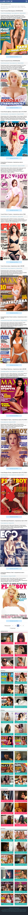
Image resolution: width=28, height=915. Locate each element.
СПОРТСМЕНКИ (4, 749)
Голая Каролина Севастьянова (6, 320)
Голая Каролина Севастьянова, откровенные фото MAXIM (14, 317)
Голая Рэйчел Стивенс (5, 216)
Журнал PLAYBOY (20, 114)
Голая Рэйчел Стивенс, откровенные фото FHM (13, 214)
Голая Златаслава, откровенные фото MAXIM (12, 266)
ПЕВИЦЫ (3, 710)
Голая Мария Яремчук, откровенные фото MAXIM (13, 369)
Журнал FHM (20, 216)
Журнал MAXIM (22, 13)
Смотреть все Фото (14, 56)
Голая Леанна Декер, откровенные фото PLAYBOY (14, 111)
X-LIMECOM (5, 1)
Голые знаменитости (15, 13)
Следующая (12, 628)
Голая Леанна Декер (4, 114)
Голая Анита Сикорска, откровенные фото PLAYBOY (12, 163)
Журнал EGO (11, 523)
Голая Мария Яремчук (5, 371)
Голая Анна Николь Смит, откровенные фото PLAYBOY (12, 573)
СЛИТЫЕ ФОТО (4, 631)
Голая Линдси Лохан (4, 474)
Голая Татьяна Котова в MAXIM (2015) (10, 60)
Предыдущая (7, 625)
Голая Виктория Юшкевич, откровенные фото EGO (14, 520)
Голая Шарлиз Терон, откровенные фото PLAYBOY (14, 419)
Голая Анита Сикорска (5, 165)
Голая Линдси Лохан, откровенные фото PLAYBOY (14, 472)
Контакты (17, 908)
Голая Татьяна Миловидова (6, 13)
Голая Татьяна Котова (5, 63)
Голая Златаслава (4, 268)
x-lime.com (11, 908)
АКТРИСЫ (3, 670)
